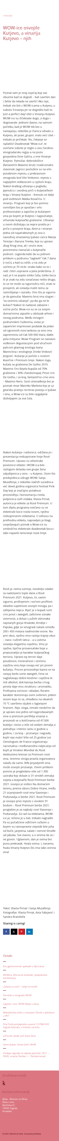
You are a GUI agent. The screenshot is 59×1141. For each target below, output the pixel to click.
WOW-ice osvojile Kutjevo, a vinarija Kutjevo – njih (21, 33)
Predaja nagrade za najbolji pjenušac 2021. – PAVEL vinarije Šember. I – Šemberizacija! (26, 1055)
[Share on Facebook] (6, 932)
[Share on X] (14, 932)
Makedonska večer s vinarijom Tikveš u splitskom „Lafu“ (29, 1014)
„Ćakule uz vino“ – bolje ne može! (20, 986)
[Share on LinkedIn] (29, 932)
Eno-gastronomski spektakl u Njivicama (23, 966)
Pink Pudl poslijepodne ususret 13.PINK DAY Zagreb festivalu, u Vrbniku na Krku (26, 1026)
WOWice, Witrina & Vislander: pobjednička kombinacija (25, 976)
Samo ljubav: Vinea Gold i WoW (19, 1044)
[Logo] (12, 12)
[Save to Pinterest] (21, 932)
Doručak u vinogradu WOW (17, 995)
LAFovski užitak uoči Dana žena (19, 1035)
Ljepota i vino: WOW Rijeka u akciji (21, 1003)
